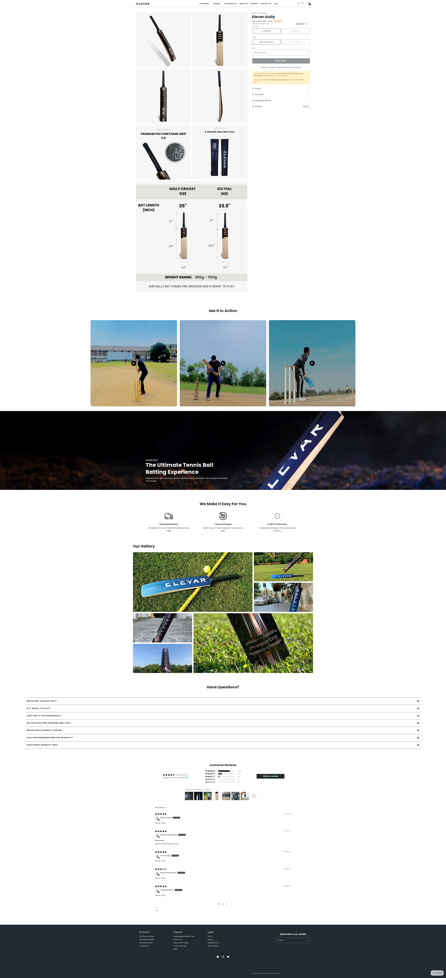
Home (254, 13)
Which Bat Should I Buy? (42, 701)
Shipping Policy (214, 943)
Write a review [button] (270, 776)
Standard (266, 31)
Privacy (210, 939)
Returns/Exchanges (181, 943)
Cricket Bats (262, 13)
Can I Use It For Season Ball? (44, 715)
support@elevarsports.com (184, 936)
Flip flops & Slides (146, 943)
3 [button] (226, 904)
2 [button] (223, 904)
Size (253, 48)
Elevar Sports (262, 973)
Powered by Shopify (274, 973)
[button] (298, 3)
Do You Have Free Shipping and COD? (49, 723)
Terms (210, 936)
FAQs (175, 949)
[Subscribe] (307, 940)
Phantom (295, 31)
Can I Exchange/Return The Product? (50, 737)
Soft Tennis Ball (295, 42)
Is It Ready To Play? (39, 708)
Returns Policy (213, 946)
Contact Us (178, 939)
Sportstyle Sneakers (146, 939)
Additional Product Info (42, 745)
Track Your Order (180, 946)
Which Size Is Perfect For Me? (45, 730)
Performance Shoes (146, 936)
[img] (161, 814)
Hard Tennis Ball (266, 42)
